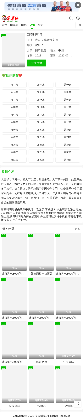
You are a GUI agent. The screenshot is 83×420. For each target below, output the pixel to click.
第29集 (41, 152)
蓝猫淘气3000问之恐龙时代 (14, 361)
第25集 (14, 144)
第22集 (14, 137)
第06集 (67, 92)
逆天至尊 (14, 405)
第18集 (67, 122)
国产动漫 (40, 50)
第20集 (41, 129)
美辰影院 (40, 415)
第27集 (67, 144)
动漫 (32, 25)
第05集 (41, 92)
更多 (77, 228)
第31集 (14, 159)
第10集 (14, 107)
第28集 (14, 152)
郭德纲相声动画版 (41, 273)
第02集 (41, 84)
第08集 (41, 99)
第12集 (67, 107)
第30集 (67, 152)
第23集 (41, 137)
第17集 (41, 122)
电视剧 (14, 25)
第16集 (14, 122)
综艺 (40, 25)
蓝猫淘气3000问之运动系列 (68, 317)
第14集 (41, 114)
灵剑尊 (68, 405)
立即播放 (36, 63)
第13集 (14, 114)
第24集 (67, 137)
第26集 (41, 144)
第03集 (67, 84)
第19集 (14, 129)
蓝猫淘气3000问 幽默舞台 (68, 273)
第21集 (67, 129)
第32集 (41, 159)
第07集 (14, 99)
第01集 (14, 84)
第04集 (14, 92)
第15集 (67, 114)
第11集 (41, 107)
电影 (24, 25)
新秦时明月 (34, 34)
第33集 (67, 159)
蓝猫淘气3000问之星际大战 (41, 317)
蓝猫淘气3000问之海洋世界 (14, 317)
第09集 (67, 99)
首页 (4, 25)
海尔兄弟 (41, 361)
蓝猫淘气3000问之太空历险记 (14, 273)
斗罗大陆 (68, 361)
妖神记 (41, 405)
